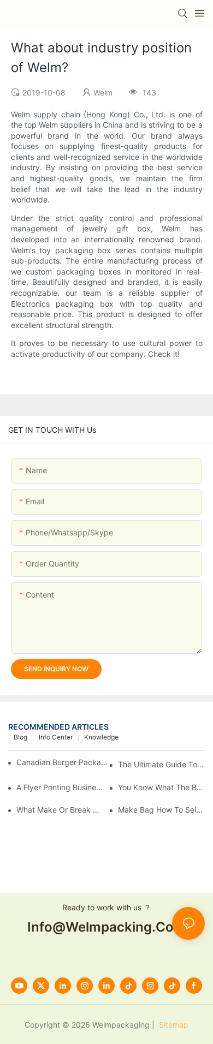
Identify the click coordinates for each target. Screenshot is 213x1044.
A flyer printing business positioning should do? (59, 787)
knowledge (101, 737)
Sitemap (172, 1024)
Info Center (56, 737)
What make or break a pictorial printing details (59, 809)
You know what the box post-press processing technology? (161, 787)
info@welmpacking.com (106, 927)
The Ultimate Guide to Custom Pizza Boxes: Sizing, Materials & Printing (161, 764)
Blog (20, 737)
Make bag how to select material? (161, 809)
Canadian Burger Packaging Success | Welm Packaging (64, 762)
